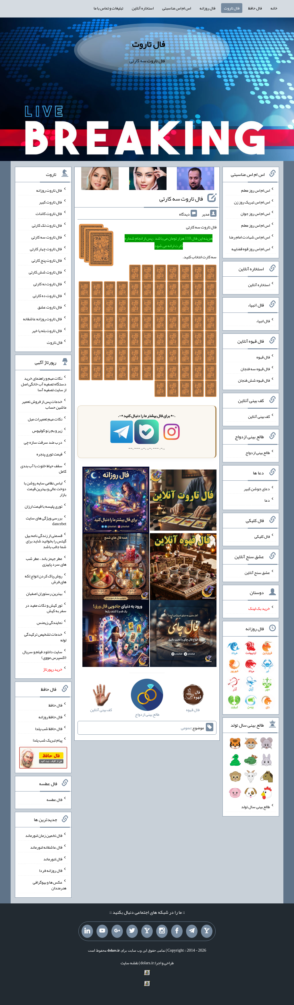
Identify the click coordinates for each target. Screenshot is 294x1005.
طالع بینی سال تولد (255, 807)
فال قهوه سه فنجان (255, 368)
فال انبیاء (263, 321)
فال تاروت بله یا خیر (47, 331)
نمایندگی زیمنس (49, 622)
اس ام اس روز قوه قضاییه (250, 249)
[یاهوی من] (206, 931)
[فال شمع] (115, 568)
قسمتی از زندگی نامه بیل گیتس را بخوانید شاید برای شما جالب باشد (45, 541)
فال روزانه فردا (50, 870)
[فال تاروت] (183, 501)
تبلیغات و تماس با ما (108, 8)
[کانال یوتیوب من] (102, 931)
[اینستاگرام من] (162, 931)
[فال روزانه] (115, 501)
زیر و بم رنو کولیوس (47, 430)
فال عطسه (54, 799)
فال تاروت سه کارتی (181, 198)
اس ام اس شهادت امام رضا (249, 237)
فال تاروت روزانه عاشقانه (42, 319)
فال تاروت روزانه (49, 190)
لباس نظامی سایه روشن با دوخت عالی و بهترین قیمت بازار (45, 488)
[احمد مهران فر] (195, 180)
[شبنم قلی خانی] (100, 180)
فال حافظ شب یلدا (48, 728)
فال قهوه (263, 357)
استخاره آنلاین (143, 8)
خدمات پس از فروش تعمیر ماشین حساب (44, 404)
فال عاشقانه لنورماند (46, 847)
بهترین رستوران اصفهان (44, 593)
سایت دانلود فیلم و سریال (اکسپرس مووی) (44, 654)
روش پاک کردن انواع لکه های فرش (45, 579)
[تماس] (147, 931)
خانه (273, 8)
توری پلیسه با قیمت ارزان (43, 506)
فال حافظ (255, 8)
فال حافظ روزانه (50, 717)
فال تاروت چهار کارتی (46, 249)
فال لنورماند (52, 859)
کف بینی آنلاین (259, 416)
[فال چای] (183, 635)
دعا (267, 500)
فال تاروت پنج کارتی (47, 260)
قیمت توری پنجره (49, 454)
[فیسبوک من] (177, 931)
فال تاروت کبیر (50, 202)
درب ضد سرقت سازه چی (43, 442)
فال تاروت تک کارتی (47, 225)
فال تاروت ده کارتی (47, 295)
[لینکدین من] (87, 931)
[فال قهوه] (183, 568)
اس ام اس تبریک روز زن (252, 202)
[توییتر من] (132, 931)
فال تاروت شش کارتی (45, 272)
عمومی (186, 728)
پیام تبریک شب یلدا (47, 740)
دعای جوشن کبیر (257, 488)
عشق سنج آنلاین (257, 572)
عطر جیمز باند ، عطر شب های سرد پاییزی (46, 561)
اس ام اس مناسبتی (176, 8)
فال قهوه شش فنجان (254, 380)
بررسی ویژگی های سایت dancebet (46, 521)
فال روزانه (207, 8)
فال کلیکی (262, 536)
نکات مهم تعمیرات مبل (45, 419)
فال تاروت (231, 8)
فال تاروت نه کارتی (47, 284)
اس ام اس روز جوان (255, 213)
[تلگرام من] (192, 931)
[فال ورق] (115, 635)
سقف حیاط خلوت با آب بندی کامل (43, 468)
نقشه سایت (129, 963)
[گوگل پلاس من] (117, 931)
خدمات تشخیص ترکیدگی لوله (45, 637)
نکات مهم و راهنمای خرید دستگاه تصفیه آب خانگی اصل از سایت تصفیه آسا (43, 384)
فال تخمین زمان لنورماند (43, 835)
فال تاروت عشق (50, 307)
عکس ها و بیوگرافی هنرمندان (49, 885)
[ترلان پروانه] (148, 180)
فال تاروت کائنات (49, 213)
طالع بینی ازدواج (257, 453)
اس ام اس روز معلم (255, 190)
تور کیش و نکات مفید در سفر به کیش (45, 608)
